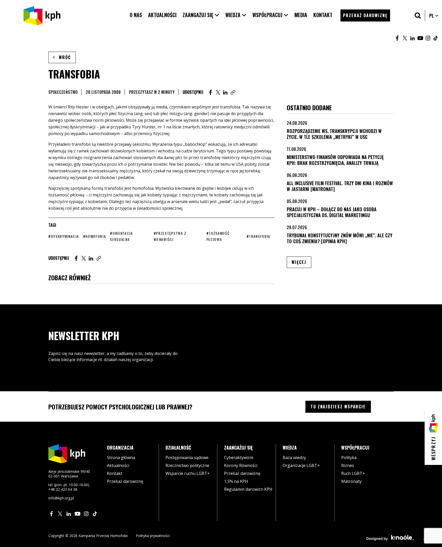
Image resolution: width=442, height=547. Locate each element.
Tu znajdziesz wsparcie (338, 407)
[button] (201, 14)
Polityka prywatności (153, 535)
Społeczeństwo (63, 92)
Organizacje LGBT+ (301, 465)
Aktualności (118, 465)
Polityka (349, 457)
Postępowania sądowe (186, 457)
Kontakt (114, 473)
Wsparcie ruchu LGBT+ (187, 473)
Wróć (65, 57)
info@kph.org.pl (61, 498)
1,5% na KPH (236, 481)
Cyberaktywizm (238, 457)
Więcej (301, 262)
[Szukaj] (418, 15)
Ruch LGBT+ (353, 473)
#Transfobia (258, 236)
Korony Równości (240, 465)
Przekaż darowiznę (125, 481)
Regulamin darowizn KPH (248, 489)
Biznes (347, 465)
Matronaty (351, 481)
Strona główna (121, 457)
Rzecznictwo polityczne (187, 465)
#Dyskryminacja (63, 236)
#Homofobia (94, 236)
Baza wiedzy (294, 457)
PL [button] (434, 15)
